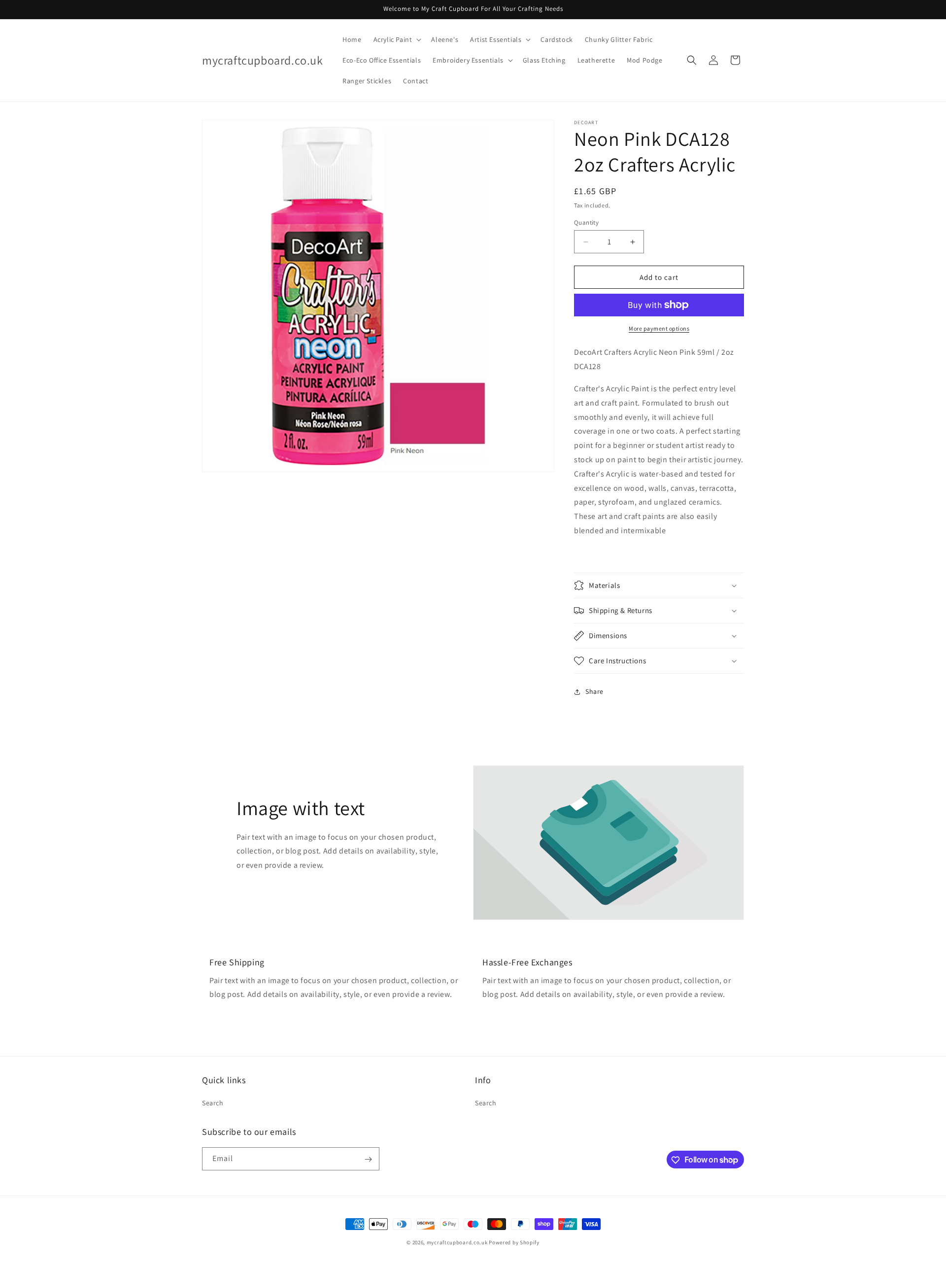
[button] (397, 39)
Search (213, 1102)
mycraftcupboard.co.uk (457, 1242)
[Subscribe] (368, 1159)
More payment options (659, 328)
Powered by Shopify (514, 1242)
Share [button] (594, 691)
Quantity (586, 222)
